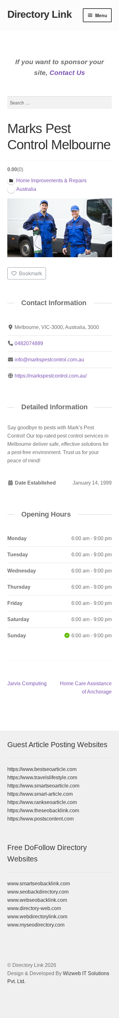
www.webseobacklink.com (37, 900)
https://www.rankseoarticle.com (42, 802)
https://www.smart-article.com (40, 794)
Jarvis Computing (27, 684)
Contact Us (67, 72)
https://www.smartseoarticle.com (43, 785)
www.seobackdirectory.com (38, 891)
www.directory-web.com (34, 908)
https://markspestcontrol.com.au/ (51, 375)
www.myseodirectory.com (35, 925)
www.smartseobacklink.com (38, 883)
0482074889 (29, 343)
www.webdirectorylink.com (37, 916)
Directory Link (39, 14)
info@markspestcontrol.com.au (49, 359)
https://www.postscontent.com (40, 818)
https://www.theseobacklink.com (43, 810)
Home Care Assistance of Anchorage (86, 687)
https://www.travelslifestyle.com (42, 777)
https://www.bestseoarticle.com (41, 769)
